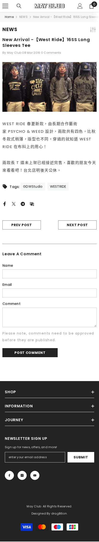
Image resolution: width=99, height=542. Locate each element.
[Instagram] (22, 475)
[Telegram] (23, 203)
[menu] (5, 6)
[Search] (19, 6)
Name (7, 265)
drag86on (59, 513)
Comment (11, 303)
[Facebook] (4, 203)
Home (9, 17)
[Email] (32, 203)
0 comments (51, 53)
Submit (81, 457)
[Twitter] (14, 203)
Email (7, 284)
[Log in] (80, 6)
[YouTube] (34, 475)
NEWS (23, 17)
